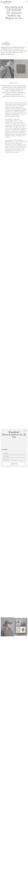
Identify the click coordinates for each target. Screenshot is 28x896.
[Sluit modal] (25, 430)
